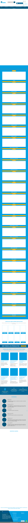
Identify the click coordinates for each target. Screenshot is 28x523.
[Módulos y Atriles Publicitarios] (14, 232)
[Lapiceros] (14, 198)
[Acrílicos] (14, 76)
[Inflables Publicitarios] (14, 187)
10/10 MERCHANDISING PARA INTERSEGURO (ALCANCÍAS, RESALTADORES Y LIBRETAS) (4, 378)
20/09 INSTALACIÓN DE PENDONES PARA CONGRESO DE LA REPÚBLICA (22, 377)
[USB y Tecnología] (14, 299)
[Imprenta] (14, 176)
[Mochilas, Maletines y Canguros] (14, 221)
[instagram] (23, 514)
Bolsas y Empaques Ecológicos (14, 147)
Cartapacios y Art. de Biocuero (14, 158)
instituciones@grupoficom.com (17, 517)
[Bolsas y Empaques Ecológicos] (14, 143)
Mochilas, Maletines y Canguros (14, 225)
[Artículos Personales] (14, 120)
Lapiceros (14, 203)
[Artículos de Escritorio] (14, 98)
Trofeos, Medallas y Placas (14, 292)
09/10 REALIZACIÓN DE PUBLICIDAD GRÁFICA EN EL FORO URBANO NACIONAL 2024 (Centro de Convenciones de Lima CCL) (14, 378)
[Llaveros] (14, 210)
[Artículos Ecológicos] (14, 87)
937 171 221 (14, 514)
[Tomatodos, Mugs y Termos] (14, 277)
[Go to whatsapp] (26, 521)
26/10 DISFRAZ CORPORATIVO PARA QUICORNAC (22, 362)
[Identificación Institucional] (14, 165)
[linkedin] (20, 514)
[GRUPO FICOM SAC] (3, 2)
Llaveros (14, 214)
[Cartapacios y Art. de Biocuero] (14, 154)
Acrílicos (14, 80)
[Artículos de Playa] (14, 109)
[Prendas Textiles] (14, 265)
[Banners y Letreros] (14, 131)
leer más (4, 356)
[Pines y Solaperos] (14, 254)
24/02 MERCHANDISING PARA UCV (4, 361)
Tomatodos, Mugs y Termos (14, 281)
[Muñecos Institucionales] (14, 243)
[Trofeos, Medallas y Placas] (14, 288)
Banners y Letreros (14, 136)
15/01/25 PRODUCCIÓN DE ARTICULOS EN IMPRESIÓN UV (13, 362)
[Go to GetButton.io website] (26, 522)
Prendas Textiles (14, 270)
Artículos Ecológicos (14, 91)
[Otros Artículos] (14, 310)
